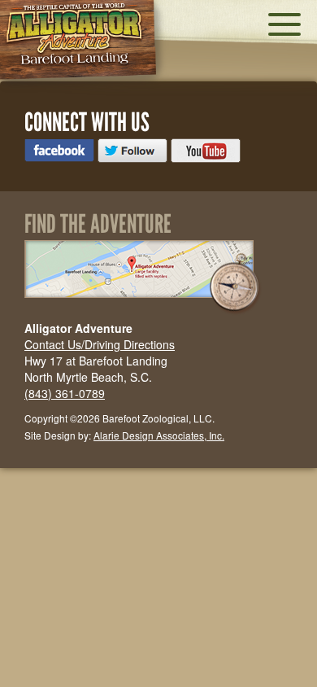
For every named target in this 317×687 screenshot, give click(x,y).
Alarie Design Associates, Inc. (158, 435)
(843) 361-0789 (64, 393)
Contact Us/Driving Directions (99, 344)
